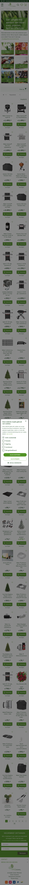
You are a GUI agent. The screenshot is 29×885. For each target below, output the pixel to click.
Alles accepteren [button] (15, 454)
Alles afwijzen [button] (15, 459)
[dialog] (14, 442)
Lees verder (9, 434)
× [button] (25, 421)
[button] (14, 463)
